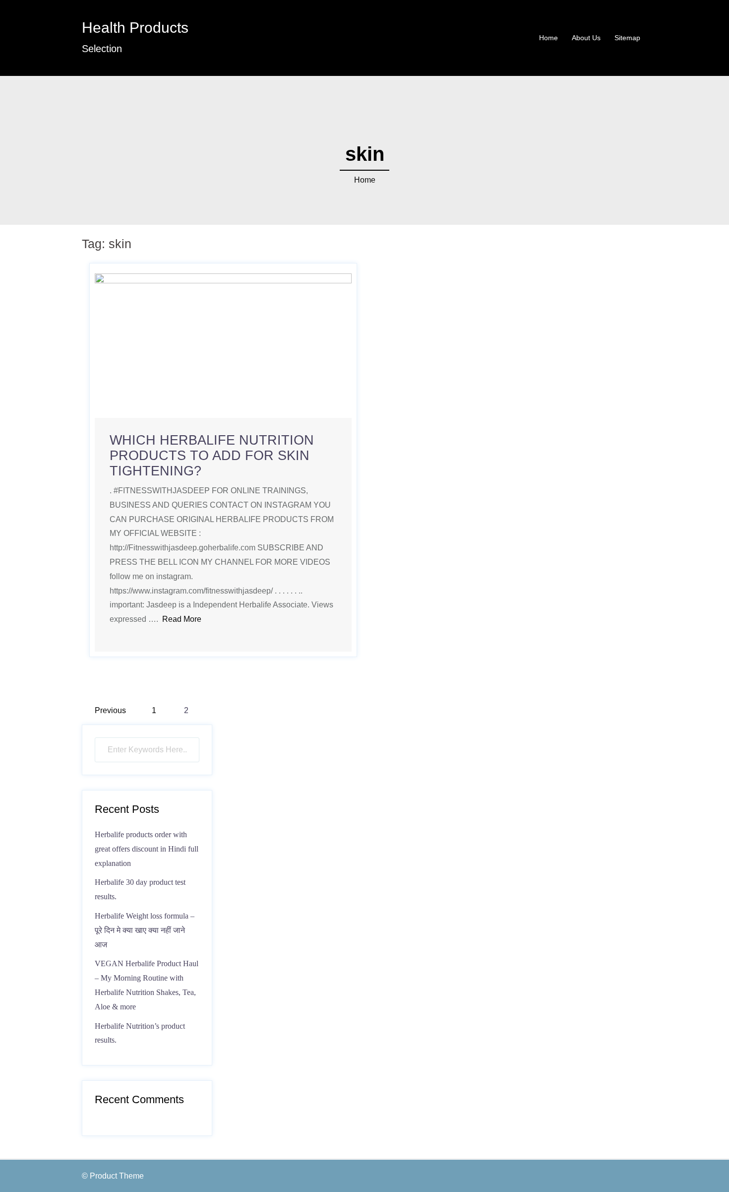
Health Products (135, 27)
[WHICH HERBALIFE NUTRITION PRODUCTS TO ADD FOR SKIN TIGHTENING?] (223, 345)
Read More (181, 619)
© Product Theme (113, 1176)
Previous (110, 710)
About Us (586, 38)
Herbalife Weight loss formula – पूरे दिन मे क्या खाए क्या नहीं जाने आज (144, 930)
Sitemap (627, 38)
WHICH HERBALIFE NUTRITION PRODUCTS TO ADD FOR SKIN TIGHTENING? (212, 455)
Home (548, 38)
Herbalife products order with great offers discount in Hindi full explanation (146, 848)
